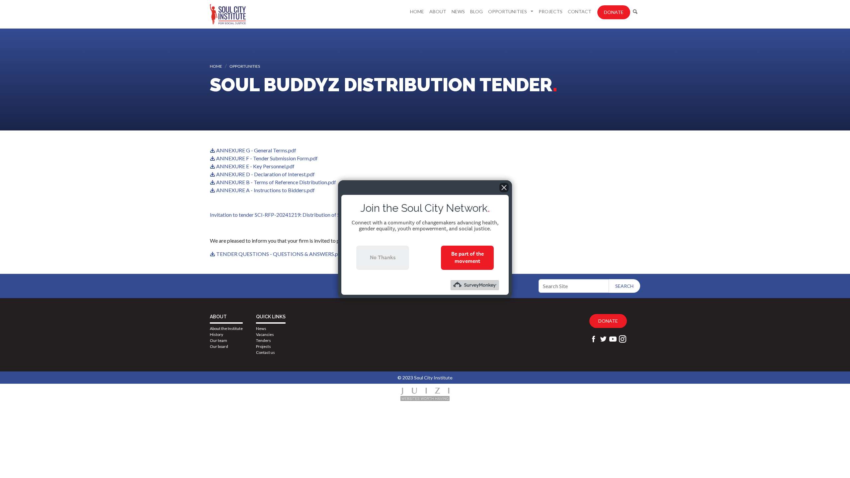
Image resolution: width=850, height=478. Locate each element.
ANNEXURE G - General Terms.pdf (256, 150)
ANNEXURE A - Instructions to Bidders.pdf (265, 190)
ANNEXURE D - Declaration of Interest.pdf (265, 174)
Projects (550, 11)
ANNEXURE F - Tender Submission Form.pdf (267, 158)
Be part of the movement (467, 257)
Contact (579, 11)
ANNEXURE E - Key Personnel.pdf (255, 166)
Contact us (265, 352)
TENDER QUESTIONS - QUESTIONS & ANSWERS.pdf (279, 254)
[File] (213, 150)
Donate (614, 12)
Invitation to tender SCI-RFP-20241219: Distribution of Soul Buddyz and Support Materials (313, 214)
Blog (476, 11)
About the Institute (226, 328)
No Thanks (383, 257)
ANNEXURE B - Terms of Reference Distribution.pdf (276, 182)
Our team (218, 340)
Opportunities (508, 11)
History (216, 334)
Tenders (263, 340)
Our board (219, 346)
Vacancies (265, 334)
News (458, 11)
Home (417, 11)
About (437, 11)
